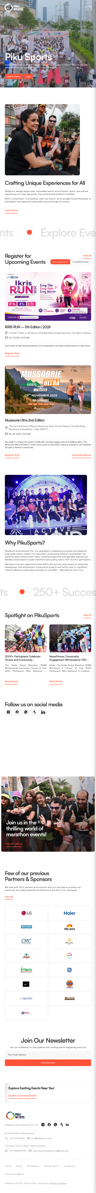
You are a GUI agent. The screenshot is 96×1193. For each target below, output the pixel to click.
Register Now (12, 353)
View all (87, 614)
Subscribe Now (48, 1062)
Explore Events (13, 76)
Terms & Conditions (14, 1174)
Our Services (33, 1166)
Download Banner (81, 454)
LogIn (28, 76)
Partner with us (14, 843)
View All (87, 255)
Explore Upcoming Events (22, 1095)
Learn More (11, 210)
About (19, 1166)
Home (8, 1166)
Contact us (69, 1166)
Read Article (11, 681)
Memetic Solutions (58, 1183)
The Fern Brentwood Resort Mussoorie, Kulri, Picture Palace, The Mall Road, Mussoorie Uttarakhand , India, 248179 (47, 427)
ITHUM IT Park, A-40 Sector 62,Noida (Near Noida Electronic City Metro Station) (50, 333)
